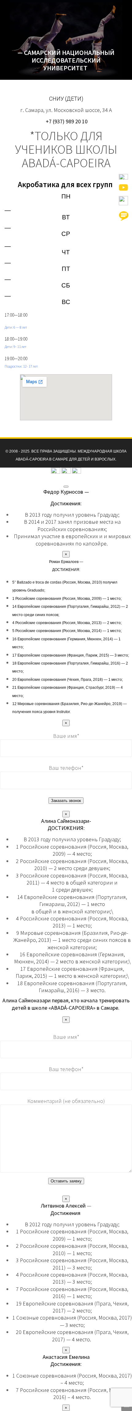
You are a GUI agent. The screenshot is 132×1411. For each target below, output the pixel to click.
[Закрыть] (66, 487)
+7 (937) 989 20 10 (66, 121)
